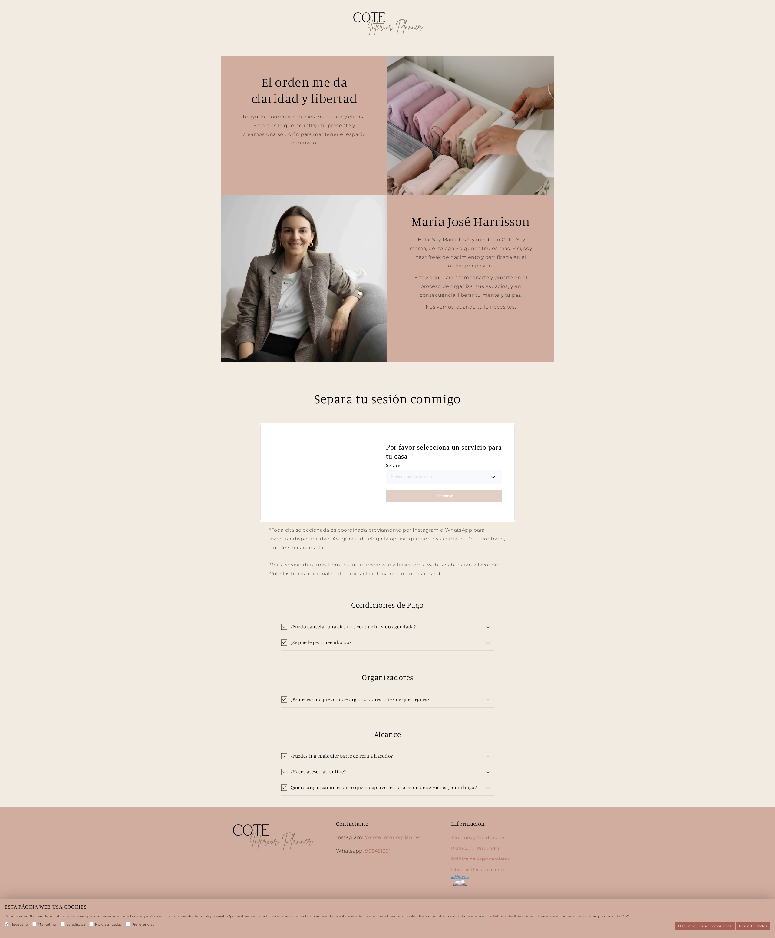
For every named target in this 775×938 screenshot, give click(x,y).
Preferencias (142, 924)
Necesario (19, 924)
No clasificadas (108, 924)
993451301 (378, 851)
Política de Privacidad (476, 848)
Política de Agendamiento (481, 859)
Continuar (444, 496)
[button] (387, 627)
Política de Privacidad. (514, 916)
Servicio (394, 466)
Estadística (75, 924)
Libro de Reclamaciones (478, 869)
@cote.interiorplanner (393, 837)
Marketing (47, 924)
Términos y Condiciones (478, 837)
